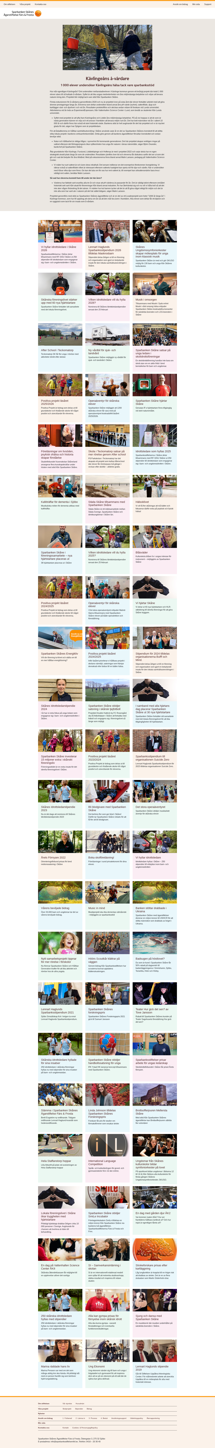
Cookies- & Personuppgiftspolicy (85, 1428)
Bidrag (89, 1409)
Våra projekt (25, 4)
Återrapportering (153, 1418)
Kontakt (66, 1428)
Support (207, 4)
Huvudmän (80, 1404)
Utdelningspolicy (136, 1418)
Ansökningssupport (118, 1418)
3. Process (93, 1418)
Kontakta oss (40, 4)
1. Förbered (67, 1418)
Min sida (196, 4)
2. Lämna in (80, 1418)
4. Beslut (104, 1418)
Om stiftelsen (9, 4)
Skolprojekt (67, 1409)
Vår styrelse (67, 1404)
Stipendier (79, 1409)
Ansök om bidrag (180, 4)
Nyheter (41, 1413)
